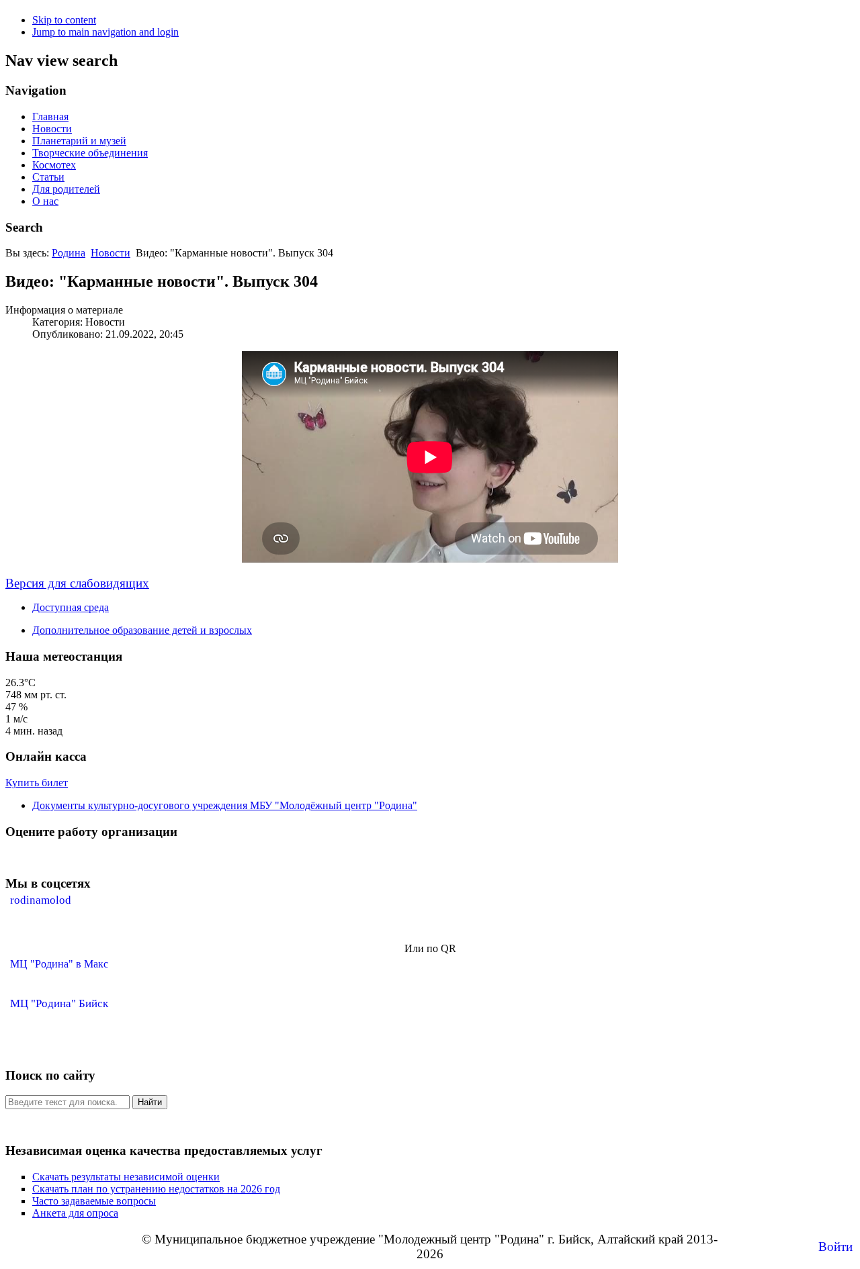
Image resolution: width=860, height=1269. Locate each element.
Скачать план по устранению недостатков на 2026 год (156, 1188)
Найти (150, 1102)
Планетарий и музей (79, 140)
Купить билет (36, 782)
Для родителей (66, 189)
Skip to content (64, 20)
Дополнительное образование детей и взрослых (142, 630)
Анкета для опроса (75, 1213)
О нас (45, 201)
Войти (835, 1246)
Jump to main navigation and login (105, 32)
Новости (52, 128)
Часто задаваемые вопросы (94, 1201)
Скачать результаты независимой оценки (126, 1176)
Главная (50, 116)
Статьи (48, 177)
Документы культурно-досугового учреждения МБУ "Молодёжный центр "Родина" (224, 805)
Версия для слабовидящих (77, 583)
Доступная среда (70, 607)
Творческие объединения (90, 152)
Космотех (54, 165)
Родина (68, 252)
